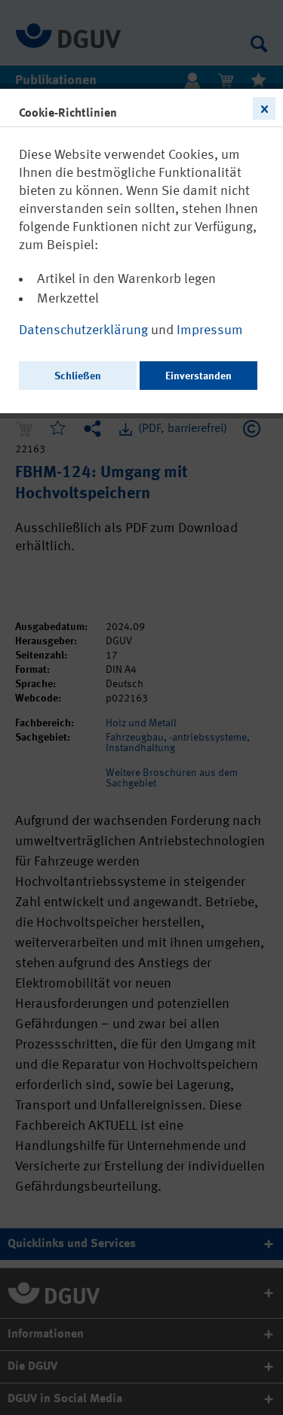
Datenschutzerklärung (85, 330)
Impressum (210, 330)
